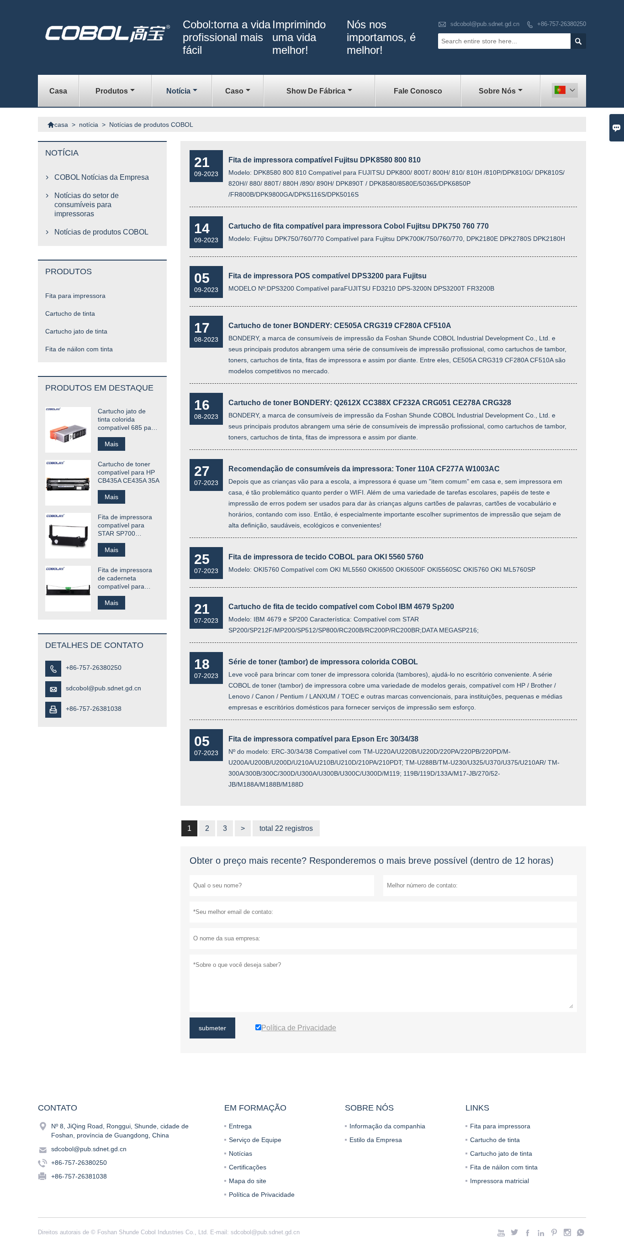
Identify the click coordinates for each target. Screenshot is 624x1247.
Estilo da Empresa (375, 1139)
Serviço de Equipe (255, 1139)
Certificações (247, 1167)
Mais (111, 444)
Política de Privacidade (262, 1194)
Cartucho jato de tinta (76, 331)
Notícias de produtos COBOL (101, 232)
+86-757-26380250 (561, 24)
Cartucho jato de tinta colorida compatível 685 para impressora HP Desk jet (127, 419)
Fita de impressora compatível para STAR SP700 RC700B (125, 525)
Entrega (240, 1126)
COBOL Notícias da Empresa (101, 177)
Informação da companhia (387, 1126)
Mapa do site (247, 1180)
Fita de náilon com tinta (79, 349)
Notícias (240, 1153)
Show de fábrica (315, 91)
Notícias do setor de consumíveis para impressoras (86, 205)
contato (57, 1107)
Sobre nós (497, 91)
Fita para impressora (75, 295)
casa (58, 91)
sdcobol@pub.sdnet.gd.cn (484, 24)
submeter (212, 1028)
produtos (111, 91)
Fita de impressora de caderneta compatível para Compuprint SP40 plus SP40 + (125, 578)
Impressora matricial (499, 1180)
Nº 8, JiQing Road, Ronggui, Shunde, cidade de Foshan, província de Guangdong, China (120, 1130)
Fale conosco (418, 91)
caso (234, 91)
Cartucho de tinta (70, 313)
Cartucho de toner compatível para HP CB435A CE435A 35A (128, 472)
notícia (178, 91)
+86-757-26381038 (94, 708)
